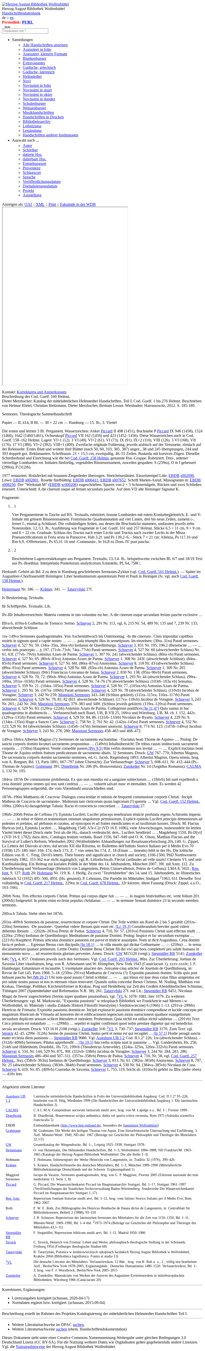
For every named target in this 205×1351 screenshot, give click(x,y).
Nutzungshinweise (30, 1346)
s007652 (119, 480)
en (12, 18)
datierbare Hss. (34, 159)
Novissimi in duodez (39, 99)
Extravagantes (34, 63)
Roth (26, 873)
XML (40, 204)
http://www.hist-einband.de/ (81, 1125)
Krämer (46, 589)
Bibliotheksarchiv (36, 121)
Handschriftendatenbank (21, 13)
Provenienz (31, 168)
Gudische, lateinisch (38, 72)
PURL (27, 22)
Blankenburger (34, 58)
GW (150, 753)
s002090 (187, 475)
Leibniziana (32, 126)
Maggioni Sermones (74, 695)
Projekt (28, 190)
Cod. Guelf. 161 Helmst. (157, 572)
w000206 (69, 484)
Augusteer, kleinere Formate (45, 54)
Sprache (29, 177)
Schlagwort (32, 172)
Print (52, 204)
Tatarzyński (76, 589)
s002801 (32, 480)
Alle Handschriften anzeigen (45, 45)
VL (13, 959)
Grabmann (44, 766)
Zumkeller (132, 766)
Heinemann (11, 589)
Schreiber (30, 150)
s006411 (91, 480)
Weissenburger (34, 108)
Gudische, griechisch (39, 67)
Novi (27, 81)
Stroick (7, 1033)
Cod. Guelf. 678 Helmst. (99, 883)
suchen (78, 1324)
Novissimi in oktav (37, 94)
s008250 (9, 484)
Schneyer (83, 623)
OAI (28, 204)
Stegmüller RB (163, 953)
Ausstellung (32, 195)
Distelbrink (70, 766)
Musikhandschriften (38, 112)
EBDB (174, 475)
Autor (27, 145)
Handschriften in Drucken (43, 117)
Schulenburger (34, 103)
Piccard (106, 431)
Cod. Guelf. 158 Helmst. (90, 458)
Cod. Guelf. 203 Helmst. (118, 959)
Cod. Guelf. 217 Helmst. (43, 883)
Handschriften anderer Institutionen (50, 135)
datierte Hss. (32, 154)
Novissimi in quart (37, 90)
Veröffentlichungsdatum (41, 181)
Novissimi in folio (37, 85)
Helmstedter (32, 76)
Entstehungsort (34, 163)
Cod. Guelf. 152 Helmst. (179, 801)
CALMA (193, 766)
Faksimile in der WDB (78, 204)
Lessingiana (32, 130)
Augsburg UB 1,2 (110, 1038)
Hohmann (45, 873)
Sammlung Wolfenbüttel (140, 1125)
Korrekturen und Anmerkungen (41, 392)
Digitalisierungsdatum (40, 186)
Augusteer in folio (37, 49)
